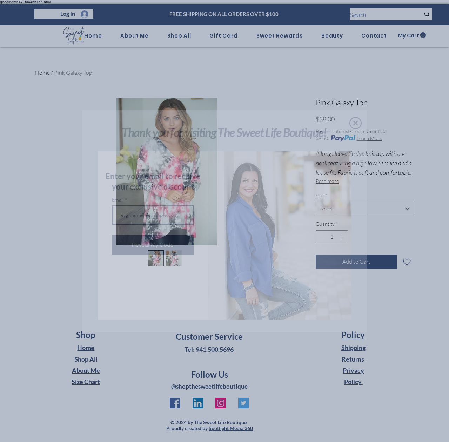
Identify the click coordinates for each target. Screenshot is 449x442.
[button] (355, 123)
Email (118, 199)
